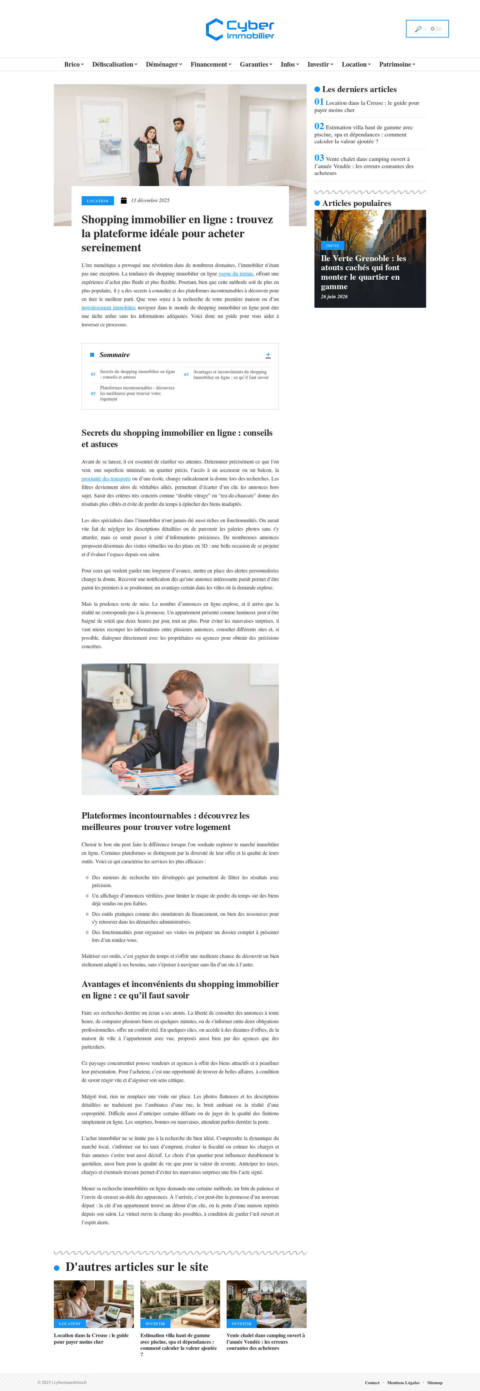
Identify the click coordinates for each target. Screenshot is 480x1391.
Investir (155, 1323)
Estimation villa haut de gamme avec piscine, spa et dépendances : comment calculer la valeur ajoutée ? (178, 1344)
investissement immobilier (108, 307)
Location (98, 200)
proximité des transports (106, 478)
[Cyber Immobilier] (240, 28)
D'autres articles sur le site (137, 1266)
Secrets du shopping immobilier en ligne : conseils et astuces (137, 374)
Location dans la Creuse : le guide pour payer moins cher (91, 1338)
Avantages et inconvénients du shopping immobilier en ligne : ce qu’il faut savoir (231, 374)
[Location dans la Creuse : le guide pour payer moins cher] (94, 1304)
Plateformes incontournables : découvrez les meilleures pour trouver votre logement (137, 393)
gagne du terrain (236, 273)
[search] (418, 28)
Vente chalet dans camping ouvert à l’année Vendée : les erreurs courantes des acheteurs (266, 1341)
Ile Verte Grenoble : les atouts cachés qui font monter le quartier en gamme (363, 272)
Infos (332, 245)
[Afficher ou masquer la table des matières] (200, 354)
